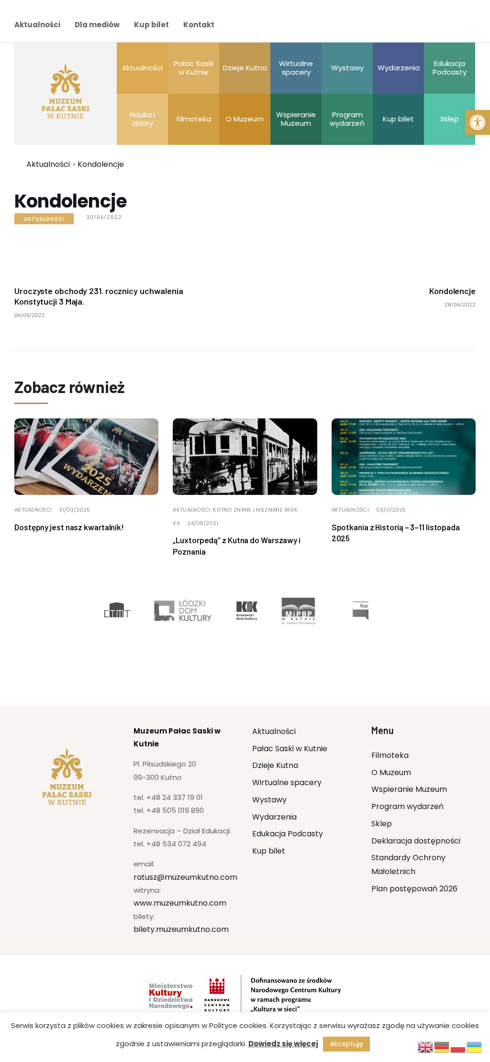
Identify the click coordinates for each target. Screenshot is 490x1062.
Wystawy (269, 799)
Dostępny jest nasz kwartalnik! (69, 527)
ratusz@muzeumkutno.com (185, 877)
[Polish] (458, 1046)
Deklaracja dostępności (415, 840)
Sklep (381, 823)
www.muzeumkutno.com (180, 903)
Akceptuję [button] (346, 1044)
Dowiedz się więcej (283, 1044)
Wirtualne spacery (287, 782)
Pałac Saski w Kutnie (289, 748)
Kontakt (198, 25)
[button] (477, 122)
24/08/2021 (202, 523)
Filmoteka (390, 755)
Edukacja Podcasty (287, 833)
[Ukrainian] (475, 1046)
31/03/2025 (74, 510)
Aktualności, (193, 510)
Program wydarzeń (407, 806)
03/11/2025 (391, 510)
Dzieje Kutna (275, 765)
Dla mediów (97, 25)
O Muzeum (391, 772)
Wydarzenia (274, 816)
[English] (426, 1046)
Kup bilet (151, 25)
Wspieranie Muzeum (409, 789)
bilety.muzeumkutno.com (181, 929)
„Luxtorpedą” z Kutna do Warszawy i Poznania (237, 545)
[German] (442, 1046)
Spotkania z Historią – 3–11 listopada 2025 (396, 532)
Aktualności (37, 25)
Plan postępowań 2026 (414, 888)
